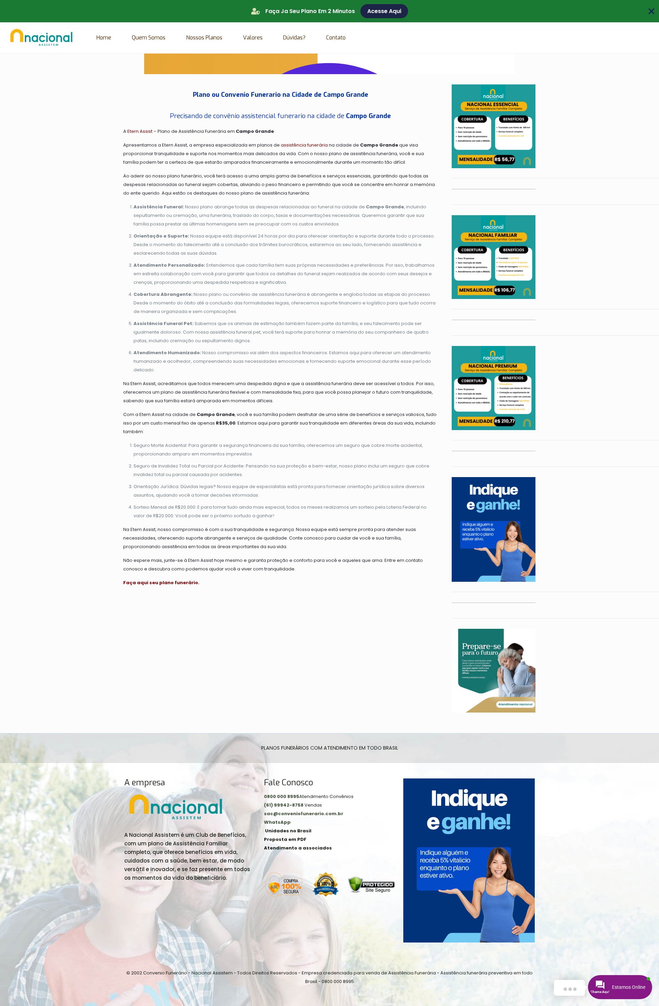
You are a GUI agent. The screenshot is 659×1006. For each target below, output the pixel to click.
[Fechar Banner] (651, 11)
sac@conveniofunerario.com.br (303, 813)
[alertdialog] (329, 11)
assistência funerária (304, 145)
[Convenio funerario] (41, 37)
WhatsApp (277, 822)
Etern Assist (139, 131)
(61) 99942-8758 (284, 805)
